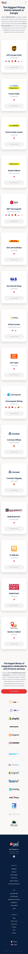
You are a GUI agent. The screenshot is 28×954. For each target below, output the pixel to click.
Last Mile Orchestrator (14, 884)
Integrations (14, 902)
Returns (14, 872)
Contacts (14, 933)
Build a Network (14, 881)
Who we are (14, 921)
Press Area (14, 924)
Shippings (14, 869)
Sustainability (14, 905)
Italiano (15, 941)
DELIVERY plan (14, 893)
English (15, 944)
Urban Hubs (14, 878)
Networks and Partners (14, 899)
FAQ (14, 930)
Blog (14, 918)
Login (14, 908)
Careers (14, 927)
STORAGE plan (14, 896)
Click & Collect (14, 875)
